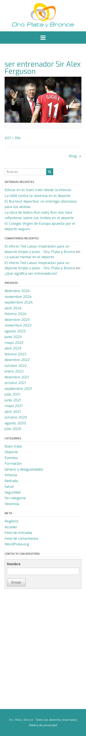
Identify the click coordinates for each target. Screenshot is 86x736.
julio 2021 (12, 394)
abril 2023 (13, 348)
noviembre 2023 (18, 325)
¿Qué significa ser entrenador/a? (31, 273)
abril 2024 (13, 308)
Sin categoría (15, 498)
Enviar (16, 582)
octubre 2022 (16, 365)
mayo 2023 (14, 342)
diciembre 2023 (17, 319)
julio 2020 (13, 428)
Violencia (12, 503)
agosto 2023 (15, 331)
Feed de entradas (18, 532)
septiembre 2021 (18, 388)
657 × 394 (12, 138)
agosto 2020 (15, 423)
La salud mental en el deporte (29, 257)
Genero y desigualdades (24, 469)
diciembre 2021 (17, 377)
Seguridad (12, 492)
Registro (11, 521)
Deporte (11, 452)
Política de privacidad (43, 725)
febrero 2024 (15, 313)
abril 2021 (13, 411)
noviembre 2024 (18, 296)
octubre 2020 (16, 417)
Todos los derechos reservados (56, 720)
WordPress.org (17, 544)
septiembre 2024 (19, 302)
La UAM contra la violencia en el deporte (37, 195)
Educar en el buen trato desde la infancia (38, 190)
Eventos (11, 457)
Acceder (11, 527)
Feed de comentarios (21, 538)
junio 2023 (13, 336)
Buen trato (13, 446)
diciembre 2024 (17, 290)
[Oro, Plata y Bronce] (43, 15)
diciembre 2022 (17, 359)
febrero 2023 (15, 354)
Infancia (11, 475)
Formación (13, 463)
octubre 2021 (15, 382)
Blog (75, 156)
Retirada (11, 480)
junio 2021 (13, 400)
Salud (9, 486)
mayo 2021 (14, 405)
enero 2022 (14, 371)
